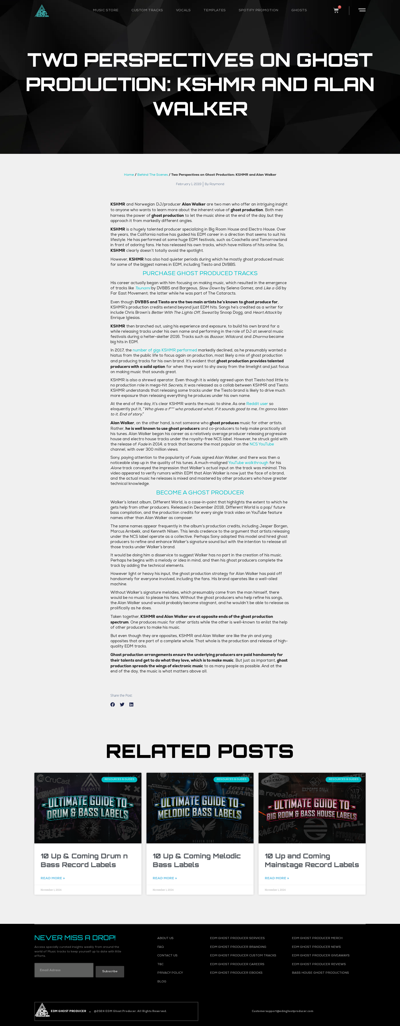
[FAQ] (178, 947)
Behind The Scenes (152, 175)
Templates (215, 10)
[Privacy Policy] (178, 973)
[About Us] (178, 938)
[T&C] (178, 964)
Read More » (53, 878)
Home (129, 175)
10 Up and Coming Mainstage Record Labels (312, 860)
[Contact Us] (178, 956)
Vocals (183, 10)
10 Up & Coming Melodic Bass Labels (197, 860)
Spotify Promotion (259, 10)
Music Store (106, 10)
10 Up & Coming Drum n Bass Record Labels (84, 860)
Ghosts (299, 10)
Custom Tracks (147, 10)
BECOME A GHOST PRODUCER (200, 493)
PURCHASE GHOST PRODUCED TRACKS (200, 274)
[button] (112, 704)
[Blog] (178, 982)
